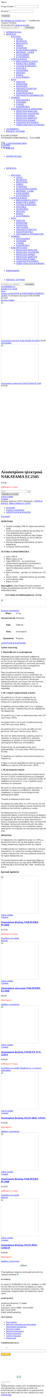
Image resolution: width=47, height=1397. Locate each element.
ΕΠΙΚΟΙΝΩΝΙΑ (13, 271)
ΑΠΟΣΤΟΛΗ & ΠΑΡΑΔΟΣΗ (18, 512)
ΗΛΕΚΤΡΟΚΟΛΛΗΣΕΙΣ (26, 50)
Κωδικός (5, 11)
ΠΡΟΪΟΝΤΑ (11, 34)
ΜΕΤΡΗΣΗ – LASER (25, 52)
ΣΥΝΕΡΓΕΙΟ (21, 48)
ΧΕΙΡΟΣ (19, 45)
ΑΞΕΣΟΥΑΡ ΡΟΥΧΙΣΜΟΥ (27, 122)
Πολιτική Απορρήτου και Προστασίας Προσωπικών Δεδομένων (21, 1325)
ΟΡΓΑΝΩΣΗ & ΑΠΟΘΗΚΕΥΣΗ (29, 95)
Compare (4, 499)
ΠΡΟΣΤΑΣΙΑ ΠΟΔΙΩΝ (25, 120)
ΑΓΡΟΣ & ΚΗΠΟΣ (19, 59)
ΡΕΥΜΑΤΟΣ (21, 41)
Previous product (7, 300)
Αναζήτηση (30, 28)
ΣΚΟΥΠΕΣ (20, 73)
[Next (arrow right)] (5, 1384)
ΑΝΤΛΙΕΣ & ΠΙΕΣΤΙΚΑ (26, 66)
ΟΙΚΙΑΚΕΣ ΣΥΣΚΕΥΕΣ (26, 88)
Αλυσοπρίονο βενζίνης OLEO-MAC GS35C (23, 1118)
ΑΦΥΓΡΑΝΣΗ (22, 91)
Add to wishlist (7, 497)
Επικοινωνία (11, 1338)
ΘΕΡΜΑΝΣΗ (21, 84)
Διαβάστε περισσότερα (10, 1004)
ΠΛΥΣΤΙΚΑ (21, 68)
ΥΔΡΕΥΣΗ (20, 82)
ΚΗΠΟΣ (19, 75)
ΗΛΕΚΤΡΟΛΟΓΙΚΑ (24, 93)
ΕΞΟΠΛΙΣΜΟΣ (22, 55)
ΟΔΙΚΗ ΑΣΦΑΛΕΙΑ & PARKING (30, 125)
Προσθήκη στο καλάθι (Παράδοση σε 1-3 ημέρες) (21, 1068)
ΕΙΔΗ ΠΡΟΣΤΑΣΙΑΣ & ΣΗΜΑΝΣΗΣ (26, 109)
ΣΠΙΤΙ (13, 79)
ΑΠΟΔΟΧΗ (6, 1395)
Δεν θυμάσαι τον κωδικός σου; (13, 20)
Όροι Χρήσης (11, 1322)
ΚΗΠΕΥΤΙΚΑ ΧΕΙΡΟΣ (26, 64)
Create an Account (21, 25)
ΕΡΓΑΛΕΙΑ (16, 36)
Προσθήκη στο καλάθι (10, 494)
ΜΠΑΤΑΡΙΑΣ (22, 43)
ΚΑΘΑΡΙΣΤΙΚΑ (23, 107)
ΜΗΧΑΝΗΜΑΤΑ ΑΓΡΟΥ (27, 61)
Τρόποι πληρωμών (13, 1336)
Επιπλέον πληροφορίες (15, 510)
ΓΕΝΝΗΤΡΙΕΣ (22, 70)
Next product (6, 343)
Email (4, 1348)
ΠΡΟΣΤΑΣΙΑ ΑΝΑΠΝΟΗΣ (27, 113)
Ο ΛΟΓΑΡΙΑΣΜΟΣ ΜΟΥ (16, 143)
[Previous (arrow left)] (2, 1384)
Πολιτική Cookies (13, 1329)
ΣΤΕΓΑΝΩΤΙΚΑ (23, 100)
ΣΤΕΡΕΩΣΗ (21, 102)
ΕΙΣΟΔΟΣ (5, 16)
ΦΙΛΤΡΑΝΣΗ (21, 86)
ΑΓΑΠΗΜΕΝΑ (12, 129)
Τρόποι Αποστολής (13, 1333)
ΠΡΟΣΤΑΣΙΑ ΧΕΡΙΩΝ (25, 116)
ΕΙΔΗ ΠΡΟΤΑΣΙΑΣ (19, 248)
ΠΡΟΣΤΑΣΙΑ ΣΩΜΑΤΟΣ (26, 118)
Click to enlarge (7, 466)
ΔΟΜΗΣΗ (15, 98)
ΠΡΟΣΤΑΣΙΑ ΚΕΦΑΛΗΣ (26, 111)
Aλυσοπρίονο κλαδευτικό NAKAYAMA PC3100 (21, 383)
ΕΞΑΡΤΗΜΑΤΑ (23, 57)
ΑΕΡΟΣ (19, 39)
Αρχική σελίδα (7, 293)
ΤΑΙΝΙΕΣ (20, 104)
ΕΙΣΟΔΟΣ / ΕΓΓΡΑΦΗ (15, 131)
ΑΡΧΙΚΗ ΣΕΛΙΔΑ (14, 32)
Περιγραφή (10, 508)
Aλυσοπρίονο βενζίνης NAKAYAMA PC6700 (20, 341)
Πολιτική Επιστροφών (15, 1331)
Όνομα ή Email (8, 6)
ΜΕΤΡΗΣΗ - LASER (25, 191)
